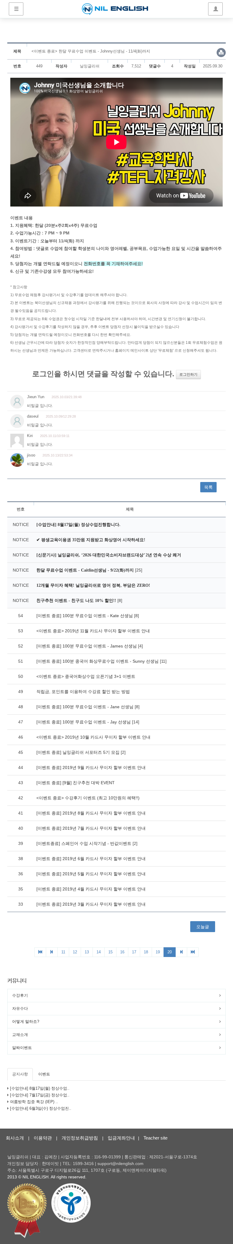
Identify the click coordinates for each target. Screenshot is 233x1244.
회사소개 (15, 1137)
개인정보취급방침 (80, 1137)
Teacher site (155, 1137)
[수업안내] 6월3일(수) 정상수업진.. (40, 1108)
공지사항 (20, 1074)
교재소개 (20, 1034)
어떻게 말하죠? (25, 1021)
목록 (208, 487)
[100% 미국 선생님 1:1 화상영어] (115, 9)
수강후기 (20, 995)
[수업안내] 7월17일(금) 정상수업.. (39, 1095)
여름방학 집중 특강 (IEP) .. (34, 1101)
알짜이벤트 (22, 1047)
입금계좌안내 (121, 1137)
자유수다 (20, 1008)
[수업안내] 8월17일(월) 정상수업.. (39, 1088)
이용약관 (43, 1137)
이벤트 (44, 1074)
